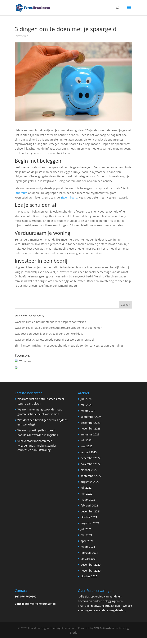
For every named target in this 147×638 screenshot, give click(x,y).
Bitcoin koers (68, 197)
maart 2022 (88, 499)
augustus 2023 (90, 434)
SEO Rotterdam (104, 628)
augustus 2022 (90, 482)
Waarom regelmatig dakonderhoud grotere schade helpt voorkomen (58, 327)
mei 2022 (86, 493)
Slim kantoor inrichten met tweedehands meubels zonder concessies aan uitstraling (69, 345)
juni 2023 (86, 446)
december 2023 (90, 423)
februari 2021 (89, 552)
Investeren (21, 36)
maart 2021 (88, 547)
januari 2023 (89, 452)
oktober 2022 (89, 470)
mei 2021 (86, 535)
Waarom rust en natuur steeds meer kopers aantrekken (50, 322)
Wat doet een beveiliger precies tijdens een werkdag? (49, 333)
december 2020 (90, 564)
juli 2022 (86, 487)
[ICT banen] (23, 361)
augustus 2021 (90, 523)
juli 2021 (86, 529)
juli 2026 (86, 399)
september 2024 (91, 417)
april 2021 (87, 541)
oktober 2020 (89, 576)
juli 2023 (86, 440)
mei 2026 (86, 405)
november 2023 (90, 428)
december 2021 (90, 511)
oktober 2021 (89, 517)
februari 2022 (89, 505)
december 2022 (90, 458)
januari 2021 (89, 558)
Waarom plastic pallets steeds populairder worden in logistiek (54, 339)
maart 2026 (88, 411)
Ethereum (21, 193)
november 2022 (90, 464)
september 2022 (91, 476)
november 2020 (90, 570)
